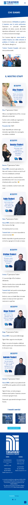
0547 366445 (21, 468)
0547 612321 (21, 467)
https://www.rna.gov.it (18, 487)
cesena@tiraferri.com (22, 470)
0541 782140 (8, 468)
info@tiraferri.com (8, 472)
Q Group (17, 495)
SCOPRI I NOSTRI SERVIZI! (14, 428)
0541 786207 (8, 470)
